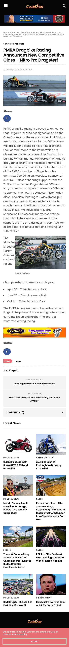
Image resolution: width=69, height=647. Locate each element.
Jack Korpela (9, 69)
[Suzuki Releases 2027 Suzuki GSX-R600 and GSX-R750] (18, 444)
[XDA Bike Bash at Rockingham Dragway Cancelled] (51, 444)
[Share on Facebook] (7, 118)
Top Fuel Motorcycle (13, 44)
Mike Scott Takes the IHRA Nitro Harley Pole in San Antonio (34, 399)
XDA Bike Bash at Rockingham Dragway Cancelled (48, 465)
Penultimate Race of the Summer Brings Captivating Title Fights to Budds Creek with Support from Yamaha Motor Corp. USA (51, 511)
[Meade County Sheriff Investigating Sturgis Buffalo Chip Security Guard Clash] (18, 485)
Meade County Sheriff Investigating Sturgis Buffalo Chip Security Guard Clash (15, 508)
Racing (40, 499)
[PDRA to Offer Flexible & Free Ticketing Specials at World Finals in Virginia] (51, 536)
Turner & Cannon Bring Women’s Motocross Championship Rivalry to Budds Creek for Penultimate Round (17, 560)
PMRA (18, 361)
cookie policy (19, 634)
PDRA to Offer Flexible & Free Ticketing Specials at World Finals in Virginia (50, 557)
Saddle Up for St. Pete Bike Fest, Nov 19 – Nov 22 (17, 603)
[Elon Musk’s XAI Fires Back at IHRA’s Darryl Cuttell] (51, 584)
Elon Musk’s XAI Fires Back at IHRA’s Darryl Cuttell (50, 603)
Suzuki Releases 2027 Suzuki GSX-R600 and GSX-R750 (15, 465)
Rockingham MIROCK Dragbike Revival (34, 383)
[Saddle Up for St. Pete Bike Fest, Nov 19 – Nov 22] (18, 584)
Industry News (11, 458)
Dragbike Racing (45, 458)
